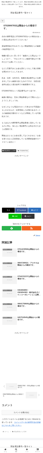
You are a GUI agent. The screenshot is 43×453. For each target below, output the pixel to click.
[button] (28, 216)
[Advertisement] (21, 179)
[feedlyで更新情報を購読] (11, 228)
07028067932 (24, 150)
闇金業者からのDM (10, 150)
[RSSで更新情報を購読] (31, 228)
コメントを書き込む (21, 412)
